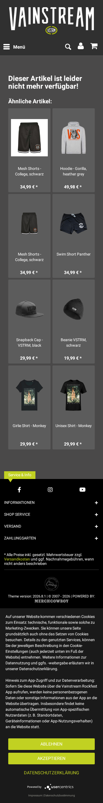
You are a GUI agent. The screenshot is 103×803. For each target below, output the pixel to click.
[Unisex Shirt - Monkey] (73, 395)
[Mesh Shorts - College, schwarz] (29, 138)
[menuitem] (14, 47)
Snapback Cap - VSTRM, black (29, 342)
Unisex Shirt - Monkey (73, 426)
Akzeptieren (51, 758)
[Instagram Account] (50, 490)
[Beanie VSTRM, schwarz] (73, 309)
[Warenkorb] (94, 47)
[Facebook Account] (19, 490)
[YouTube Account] (82, 490)
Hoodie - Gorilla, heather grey (73, 171)
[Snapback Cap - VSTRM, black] (29, 309)
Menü (19, 47)
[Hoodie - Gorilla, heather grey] (73, 138)
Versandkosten (17, 559)
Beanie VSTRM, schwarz (74, 342)
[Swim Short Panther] (73, 223)
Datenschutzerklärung (51, 773)
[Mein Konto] (81, 47)
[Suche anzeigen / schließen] (67, 47)
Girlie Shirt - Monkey (29, 426)
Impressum (35, 795)
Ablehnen (51, 744)
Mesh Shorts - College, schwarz (29, 171)
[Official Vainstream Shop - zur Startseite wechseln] (51, 19)
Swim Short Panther (74, 254)
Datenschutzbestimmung (59, 795)
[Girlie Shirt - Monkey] (29, 395)
